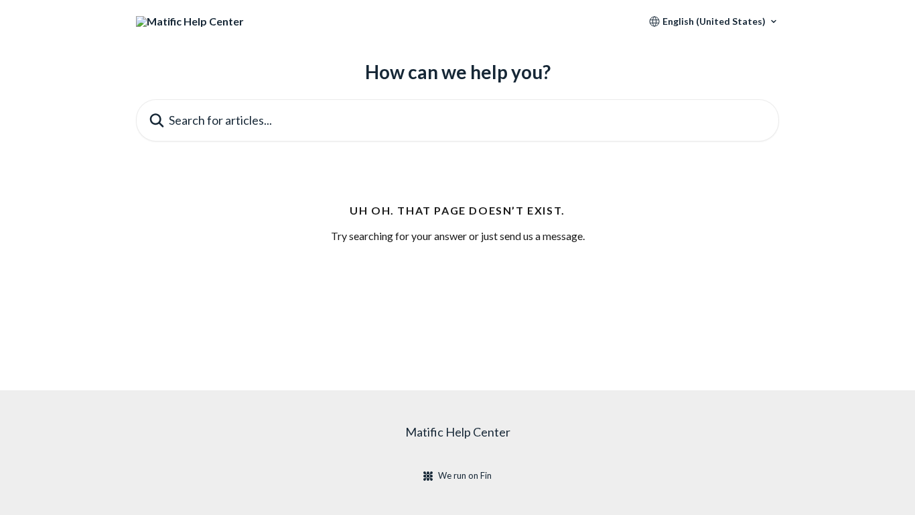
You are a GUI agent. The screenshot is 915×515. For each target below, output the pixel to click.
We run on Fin (465, 475)
